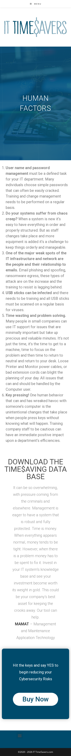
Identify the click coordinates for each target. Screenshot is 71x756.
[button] (19, 735)
